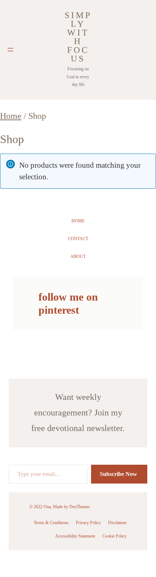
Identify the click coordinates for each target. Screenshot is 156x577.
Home (10, 116)
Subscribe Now (119, 474)
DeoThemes (79, 506)
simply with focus (78, 37)
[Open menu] (10, 49)
